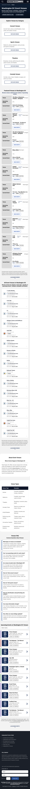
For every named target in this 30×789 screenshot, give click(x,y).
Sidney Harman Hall (17, 184)
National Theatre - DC (15, 115)
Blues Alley (16, 150)
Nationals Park (15, 219)
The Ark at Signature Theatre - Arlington (18, 132)
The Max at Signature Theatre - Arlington (18, 97)
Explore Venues (15, 34)
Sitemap (14, 786)
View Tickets (27, 632)
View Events (17, 109)
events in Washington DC (18, 720)
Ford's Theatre (15, 202)
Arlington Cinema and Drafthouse (17, 254)
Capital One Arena (15, 167)
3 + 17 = (3, 778)
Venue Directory (16, 468)
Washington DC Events (6, 4)
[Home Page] (15, 2)
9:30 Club (14, 236)
